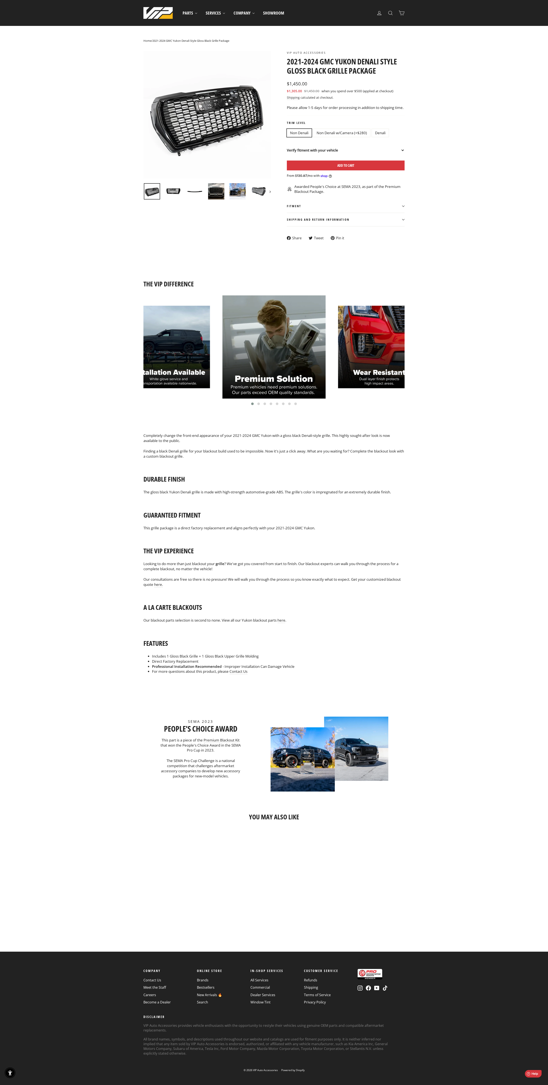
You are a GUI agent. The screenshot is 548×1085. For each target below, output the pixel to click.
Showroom (273, 13)
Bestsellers (205, 987)
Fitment (294, 206)
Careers (149, 995)
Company (242, 13)
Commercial (260, 987)
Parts (188, 13)
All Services (259, 980)
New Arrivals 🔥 (209, 995)
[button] (252, 403)
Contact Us (238, 671)
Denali (380, 132)
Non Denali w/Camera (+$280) (342, 132)
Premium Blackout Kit (222, 740)
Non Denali (299, 132)
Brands (202, 980)
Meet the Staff (154, 987)
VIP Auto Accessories (306, 53)
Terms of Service (317, 995)
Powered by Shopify (293, 1070)
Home (147, 41)
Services (214, 13)
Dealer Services (262, 995)
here (281, 620)
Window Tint (260, 1002)
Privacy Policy (315, 1002)
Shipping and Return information (318, 219)
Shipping (293, 97)
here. (158, 584)
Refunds (310, 980)
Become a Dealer (157, 1002)
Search (202, 1002)
